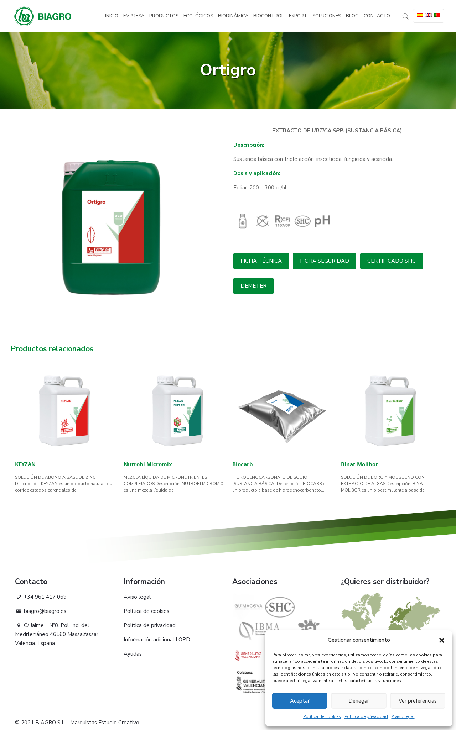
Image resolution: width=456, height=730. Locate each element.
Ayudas (133, 653)
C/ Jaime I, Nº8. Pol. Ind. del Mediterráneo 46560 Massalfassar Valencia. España (56, 634)
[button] (441, 640)
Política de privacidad (366, 716)
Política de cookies (322, 716)
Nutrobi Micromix (148, 464)
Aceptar (300, 700)
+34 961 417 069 (44, 596)
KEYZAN (25, 464)
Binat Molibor (359, 464)
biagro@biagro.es (44, 611)
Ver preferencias (418, 700)
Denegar (358, 700)
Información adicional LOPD (157, 639)
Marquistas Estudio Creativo (104, 722)
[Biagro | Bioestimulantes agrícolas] (43, 16)
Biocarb (242, 464)
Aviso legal (403, 716)
